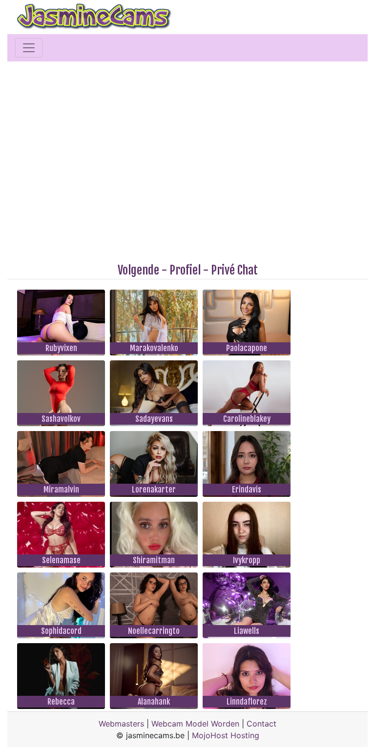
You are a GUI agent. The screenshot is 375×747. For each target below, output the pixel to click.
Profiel (185, 270)
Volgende (138, 270)
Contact (261, 723)
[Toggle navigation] (28, 48)
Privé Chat (234, 270)
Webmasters (121, 723)
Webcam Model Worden (195, 723)
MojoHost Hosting (225, 735)
